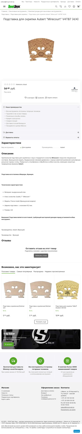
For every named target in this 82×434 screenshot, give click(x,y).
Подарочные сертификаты (50, 1)
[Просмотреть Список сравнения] (65, 6)
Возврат (44, 393)
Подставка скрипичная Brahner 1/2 (40, 307)
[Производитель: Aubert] (74, 89)
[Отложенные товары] (69, 6)
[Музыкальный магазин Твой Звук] (14, 6)
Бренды (63, 1)
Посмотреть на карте (68, 410)
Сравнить (41, 98)
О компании (6, 391)
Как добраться (46, 395)
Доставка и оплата (47, 391)
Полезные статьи (7, 395)
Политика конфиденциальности (48, 398)
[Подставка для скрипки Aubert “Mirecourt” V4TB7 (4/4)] (41, 50)
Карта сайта (6, 399)
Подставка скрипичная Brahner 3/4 (13, 307)
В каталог (8, 344)
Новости (37, 1)
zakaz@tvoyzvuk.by (7, 2)
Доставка (71, 1)
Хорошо (76, 431)
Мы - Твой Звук (27, 1)
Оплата (78, 1)
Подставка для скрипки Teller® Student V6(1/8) (66, 307)
